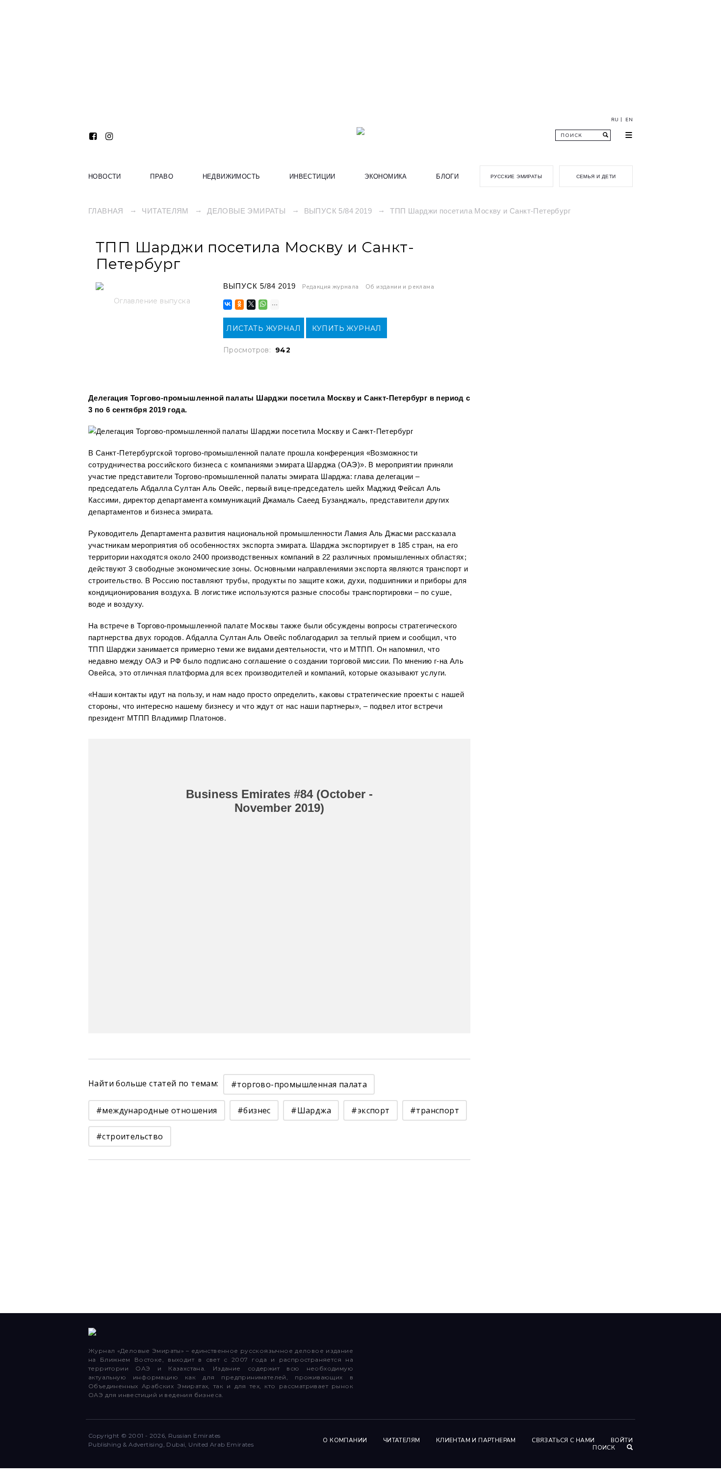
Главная (106, 211)
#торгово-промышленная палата (299, 1084)
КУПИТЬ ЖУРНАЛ (347, 328)
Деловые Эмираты (246, 211)
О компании (345, 1440)
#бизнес (254, 1110)
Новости (104, 176)
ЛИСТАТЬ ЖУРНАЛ (263, 328)
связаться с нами (563, 1440)
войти (622, 1440)
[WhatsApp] (262, 304)
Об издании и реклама (399, 287)
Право (161, 176)
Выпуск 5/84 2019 (338, 211)
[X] (250, 304)
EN (629, 119)
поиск (604, 1448)
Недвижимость (231, 176)
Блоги (447, 176)
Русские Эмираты (516, 176)
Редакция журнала (330, 287)
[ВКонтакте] (227, 304)
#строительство (129, 1136)
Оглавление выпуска (152, 300)
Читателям (165, 211)
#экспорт (370, 1110)
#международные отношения (156, 1110)
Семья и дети (596, 176)
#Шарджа (311, 1110)
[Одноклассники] (238, 304)
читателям (401, 1440)
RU (615, 119)
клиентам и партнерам (476, 1440)
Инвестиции (312, 176)
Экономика (385, 176)
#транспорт (434, 1110)
